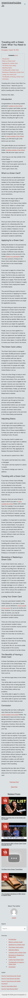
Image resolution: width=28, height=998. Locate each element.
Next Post (14, 787)
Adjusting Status (7, 68)
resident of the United (15, 106)
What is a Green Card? (8, 61)
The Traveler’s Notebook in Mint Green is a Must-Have (13, 894)
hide (16, 55)
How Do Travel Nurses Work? (9, 989)
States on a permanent (13, 256)
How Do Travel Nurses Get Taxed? (11, 976)
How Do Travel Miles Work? (9, 986)
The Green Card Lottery (9, 65)
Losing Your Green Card (9, 74)
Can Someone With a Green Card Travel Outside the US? (13, 844)
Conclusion (5, 79)
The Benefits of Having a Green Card (13, 76)
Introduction (5, 59)
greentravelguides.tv (11, 4)
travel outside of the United (15, 136)
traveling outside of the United (15, 150)
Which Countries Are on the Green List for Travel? (13, 818)
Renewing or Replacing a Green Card (13, 72)
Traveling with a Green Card (10, 70)
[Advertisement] (14, 23)
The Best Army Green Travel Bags (12, 869)
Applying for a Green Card (10, 63)
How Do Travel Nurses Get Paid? (10, 978)
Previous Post (14, 782)
